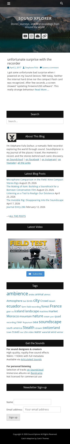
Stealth (29, 327)
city (36, 300)
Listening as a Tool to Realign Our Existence (30, 193)
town (9, 332)
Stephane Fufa (31, 67)
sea (35, 322)
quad (58, 316)
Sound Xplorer (35, 18)
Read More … (42, 89)
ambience (17, 293)
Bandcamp (36, 373)
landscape (32, 311)
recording (11, 322)
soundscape (50, 321)
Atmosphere (14, 301)
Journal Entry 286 (16, 206)
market (53, 311)
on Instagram (49, 159)
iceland (19, 311)
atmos (47, 294)
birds (30, 300)
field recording (34, 306)
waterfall (46, 332)
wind (53, 332)
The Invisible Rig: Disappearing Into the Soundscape (35, 200)
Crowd (44, 301)
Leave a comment (50, 67)
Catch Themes (43, 438)
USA (26, 332)
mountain (26, 316)
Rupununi (27, 322)
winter (60, 332)
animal (39, 294)
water (37, 332)
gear (9, 311)
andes (32, 294)
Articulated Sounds (31, 359)
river (19, 322)
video (31, 332)
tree (21, 332)
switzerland (51, 327)
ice (12, 311)
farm (23, 306)
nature (37, 316)
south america (14, 327)
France (56, 306)
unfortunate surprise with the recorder (29, 61)
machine (44, 311)
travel (15, 332)
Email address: (15, 409)
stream (38, 328)
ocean (47, 316)
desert (52, 301)
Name (10, 402)
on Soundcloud (15, 159)
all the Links (24, 162)
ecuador (14, 306)
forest (45, 306)
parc (52, 316)
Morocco (13, 316)
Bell (24, 301)
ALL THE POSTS (17, 216)
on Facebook (32, 159)
